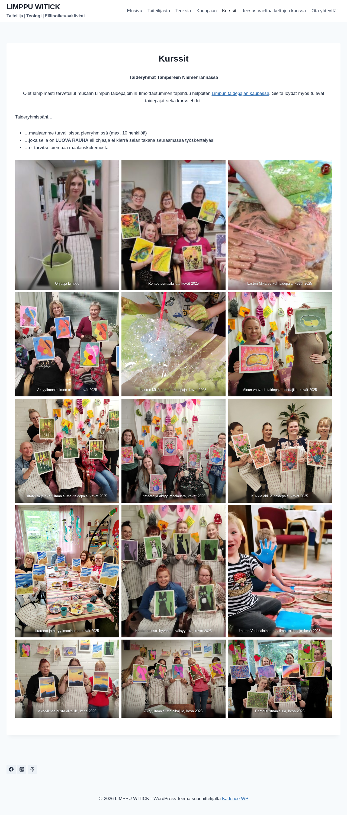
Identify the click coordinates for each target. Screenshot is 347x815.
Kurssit (229, 10)
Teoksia (183, 10)
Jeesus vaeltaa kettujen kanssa (274, 10)
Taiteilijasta (158, 10)
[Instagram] (21, 769)
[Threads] (32, 769)
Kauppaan (207, 10)
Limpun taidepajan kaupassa (240, 93)
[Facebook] (11, 769)
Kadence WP (235, 798)
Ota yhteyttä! (324, 10)
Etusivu (134, 10)
